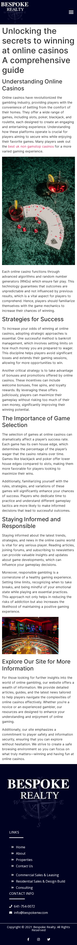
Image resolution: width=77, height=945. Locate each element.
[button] (71, 12)
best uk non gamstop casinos (31, 146)
